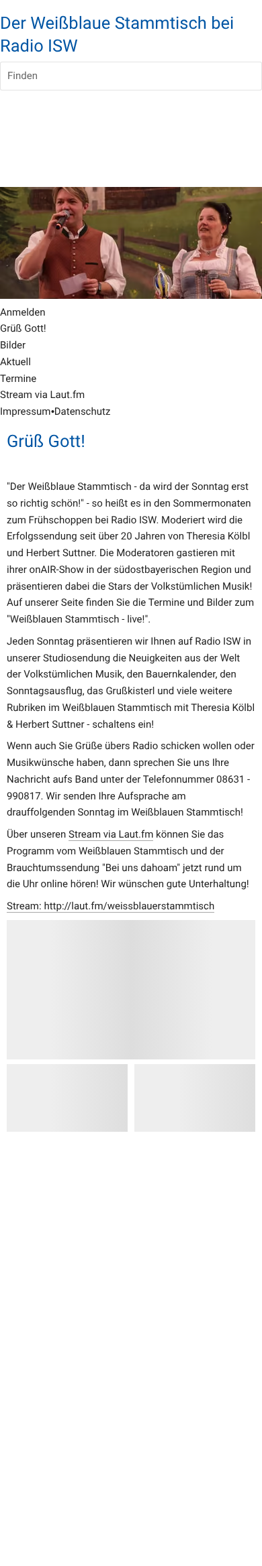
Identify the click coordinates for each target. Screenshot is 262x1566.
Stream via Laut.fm (111, 834)
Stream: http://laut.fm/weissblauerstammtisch (110, 906)
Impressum (25, 411)
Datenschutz (82, 411)
